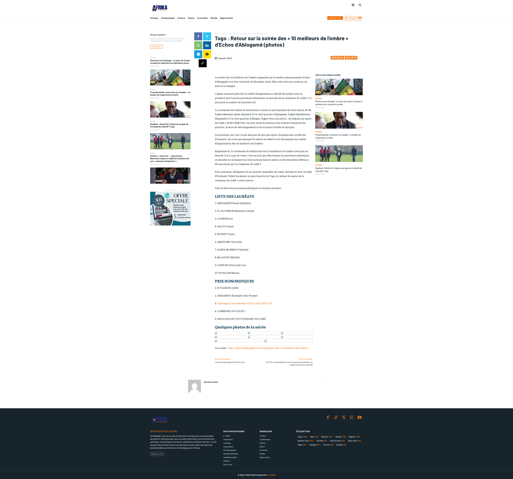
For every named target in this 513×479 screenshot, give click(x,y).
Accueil (217, 33)
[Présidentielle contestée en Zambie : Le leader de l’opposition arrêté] (170, 109)
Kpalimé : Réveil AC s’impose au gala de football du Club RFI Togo (169, 125)
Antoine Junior (211, 382)
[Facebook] (346, 18)
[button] (360, 5)
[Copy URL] (203, 63)
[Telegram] (198, 54)
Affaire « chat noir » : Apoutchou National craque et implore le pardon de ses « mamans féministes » (169, 158)
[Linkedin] (207, 45)
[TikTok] (350, 18)
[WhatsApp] (355, 18)
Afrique (153, 57)
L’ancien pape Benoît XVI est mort (230, 362)
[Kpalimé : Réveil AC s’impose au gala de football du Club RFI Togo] (170, 141)
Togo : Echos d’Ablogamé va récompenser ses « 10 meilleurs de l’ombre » (268, 347)
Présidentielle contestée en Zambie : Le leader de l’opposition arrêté (170, 93)
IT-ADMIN (271, 475)
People (152, 153)
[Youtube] (360, 18)
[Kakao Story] (207, 54)
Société (351, 57)
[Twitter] (207, 36)
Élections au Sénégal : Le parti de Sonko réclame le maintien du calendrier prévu (170, 61)
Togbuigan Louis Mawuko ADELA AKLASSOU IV (244, 303)
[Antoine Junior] (194, 386)
